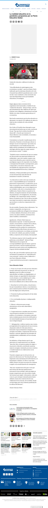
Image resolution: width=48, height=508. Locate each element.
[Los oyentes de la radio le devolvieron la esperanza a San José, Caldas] (26, 434)
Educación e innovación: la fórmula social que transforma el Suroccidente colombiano (5, 439)
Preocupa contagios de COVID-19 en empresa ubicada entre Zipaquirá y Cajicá (40, 453)
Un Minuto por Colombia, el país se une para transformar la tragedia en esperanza (16, 439)
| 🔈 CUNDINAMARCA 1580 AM (25, 11)
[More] (24, 426)
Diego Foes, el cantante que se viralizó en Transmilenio (26, 449)
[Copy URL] (21, 22)
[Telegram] (19, 22)
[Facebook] (11, 22)
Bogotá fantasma (36, 456)
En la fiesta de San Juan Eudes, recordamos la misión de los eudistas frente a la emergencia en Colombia (5, 451)
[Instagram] (7, 474)
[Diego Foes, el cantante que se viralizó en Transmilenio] (26, 445)
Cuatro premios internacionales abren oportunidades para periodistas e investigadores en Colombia (26, 409)
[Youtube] (12, 474)
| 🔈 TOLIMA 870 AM (33, 11)
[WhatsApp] (13, 22)
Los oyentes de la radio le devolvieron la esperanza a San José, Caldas (26, 438)
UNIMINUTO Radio (15, 57)
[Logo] (22, 5)
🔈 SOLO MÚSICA (43, 11)
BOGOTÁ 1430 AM (17, 11)
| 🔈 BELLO (38, 11)
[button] (45, 4)
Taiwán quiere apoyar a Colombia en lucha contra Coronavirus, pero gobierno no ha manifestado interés (40, 437)
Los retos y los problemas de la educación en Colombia (39, 448)
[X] (16, 22)
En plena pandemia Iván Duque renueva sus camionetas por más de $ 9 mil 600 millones (40, 460)
